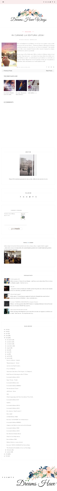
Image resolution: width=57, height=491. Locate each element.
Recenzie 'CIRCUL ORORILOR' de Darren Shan (18, 445)
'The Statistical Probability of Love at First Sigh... (19, 448)
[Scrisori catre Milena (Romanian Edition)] (23, 219)
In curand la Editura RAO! (13, 399)
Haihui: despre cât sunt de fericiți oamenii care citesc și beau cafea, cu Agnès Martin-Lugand (26, 246)
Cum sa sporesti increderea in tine (18, 309)
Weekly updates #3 (15, 279)
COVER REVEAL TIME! (12, 416)
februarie (9, 450)
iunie (8, 352)
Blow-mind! (9, 414)
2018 (7, 331)
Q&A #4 (12, 286)
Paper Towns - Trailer (12, 380)
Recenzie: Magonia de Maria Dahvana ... (21, 93)
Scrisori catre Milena (9, 213)
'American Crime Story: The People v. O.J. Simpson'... (19, 371)
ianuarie (9, 452)
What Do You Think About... (13, 436)
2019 (7, 329)
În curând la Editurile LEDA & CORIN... (9, 93)
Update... (9, 402)
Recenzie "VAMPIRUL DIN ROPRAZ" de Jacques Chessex (24, 302)
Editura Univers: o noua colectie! (15, 442)
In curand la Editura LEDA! (13, 377)
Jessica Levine (28, 31)
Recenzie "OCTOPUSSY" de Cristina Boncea (17, 419)
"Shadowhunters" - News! (13, 363)
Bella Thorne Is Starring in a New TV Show (17, 374)
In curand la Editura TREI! (13, 428)
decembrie (9, 339)
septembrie (10, 346)
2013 (7, 456)
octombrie (9, 343)
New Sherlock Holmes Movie (14, 433)
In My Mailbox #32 (32, 92)
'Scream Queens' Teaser (12, 388)
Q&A (8, 394)
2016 (7, 335)
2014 (7, 454)
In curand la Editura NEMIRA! (14, 385)
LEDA (29, 67)
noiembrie (9, 341)
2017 (7, 333)
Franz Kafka (7, 215)
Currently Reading (16, 210)
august (8, 348)
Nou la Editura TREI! (12, 439)
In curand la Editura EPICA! (13, 405)
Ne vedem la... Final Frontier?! (14, 411)
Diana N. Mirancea (25, 39)
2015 (7, 337)
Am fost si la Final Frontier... (14, 366)
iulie (8, 350)
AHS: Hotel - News (11, 391)
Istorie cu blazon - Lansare (13, 360)
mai (8, 354)
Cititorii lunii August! (15, 294)
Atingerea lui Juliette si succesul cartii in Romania (19, 425)
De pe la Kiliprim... (11, 368)
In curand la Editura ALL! (13, 382)
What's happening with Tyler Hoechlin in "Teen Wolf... (20, 397)
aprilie (8, 356)
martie (8, 358)
